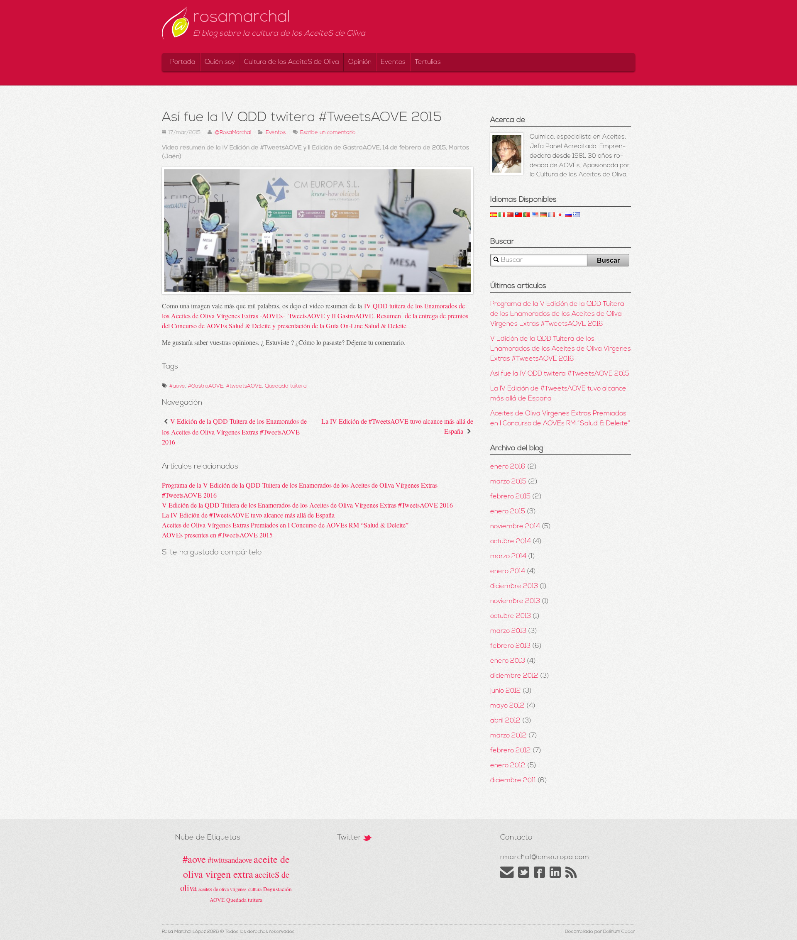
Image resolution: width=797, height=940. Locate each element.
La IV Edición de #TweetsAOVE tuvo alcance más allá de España (248, 514)
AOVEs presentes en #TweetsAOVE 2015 (217, 534)
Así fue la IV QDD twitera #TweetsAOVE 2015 (559, 374)
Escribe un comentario (328, 132)
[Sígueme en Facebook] (539, 876)
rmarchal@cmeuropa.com (544, 857)
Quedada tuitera (286, 386)
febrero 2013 (510, 646)
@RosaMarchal (233, 132)
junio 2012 (505, 691)
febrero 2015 (510, 496)
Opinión (360, 62)
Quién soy (220, 62)
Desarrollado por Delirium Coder (600, 932)
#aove (177, 386)
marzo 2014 (508, 556)
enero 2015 (507, 511)
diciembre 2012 (514, 676)
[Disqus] (317, 699)
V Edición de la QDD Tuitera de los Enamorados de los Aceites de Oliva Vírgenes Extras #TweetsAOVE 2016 (234, 431)
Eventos (393, 62)
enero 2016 (508, 467)
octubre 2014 (510, 541)
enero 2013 (507, 661)
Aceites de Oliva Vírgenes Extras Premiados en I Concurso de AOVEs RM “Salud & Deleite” (285, 524)
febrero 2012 (510, 750)
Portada (183, 62)
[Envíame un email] (507, 876)
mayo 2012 (507, 706)
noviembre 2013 (515, 601)
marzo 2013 (508, 631)
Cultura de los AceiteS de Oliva (291, 62)
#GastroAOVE (205, 386)
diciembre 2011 (513, 780)
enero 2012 (508, 765)
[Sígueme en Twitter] (524, 876)
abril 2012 (505, 721)
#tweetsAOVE (244, 386)
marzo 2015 (508, 482)
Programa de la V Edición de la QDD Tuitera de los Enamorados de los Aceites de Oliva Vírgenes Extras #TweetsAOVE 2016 (557, 314)
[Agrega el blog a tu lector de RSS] (571, 876)
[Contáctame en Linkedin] (555, 876)
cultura (255, 889)
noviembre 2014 (515, 526)
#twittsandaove (230, 860)
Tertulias (428, 62)
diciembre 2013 (514, 586)
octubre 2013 (510, 616)
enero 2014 (507, 571)
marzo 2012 (508, 735)
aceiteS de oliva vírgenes (222, 889)
